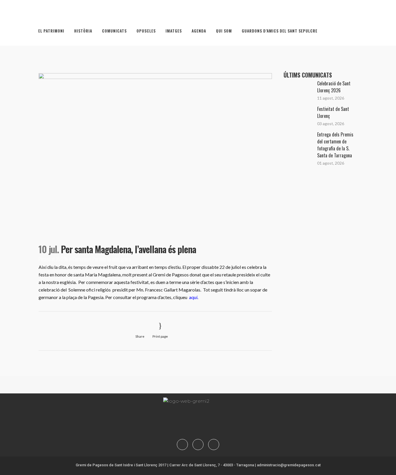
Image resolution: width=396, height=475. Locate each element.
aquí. (193, 297)
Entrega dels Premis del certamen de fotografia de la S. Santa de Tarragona (335, 145)
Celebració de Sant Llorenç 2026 (333, 87)
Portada (99, 259)
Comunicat (81, 259)
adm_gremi (121, 259)
